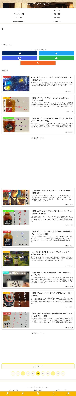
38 (58, 373)
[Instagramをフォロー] (19, 58)
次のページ (38, 366)
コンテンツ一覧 (13, 390)
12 (43, 373)
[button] (70, 249)
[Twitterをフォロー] (56, 53)
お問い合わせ (38, 390)
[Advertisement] (38, 35)
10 (33, 373)
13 (48, 373)
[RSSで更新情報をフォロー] (38, 63)
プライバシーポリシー (62, 390)
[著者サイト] (19, 53)
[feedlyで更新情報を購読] (56, 58)
